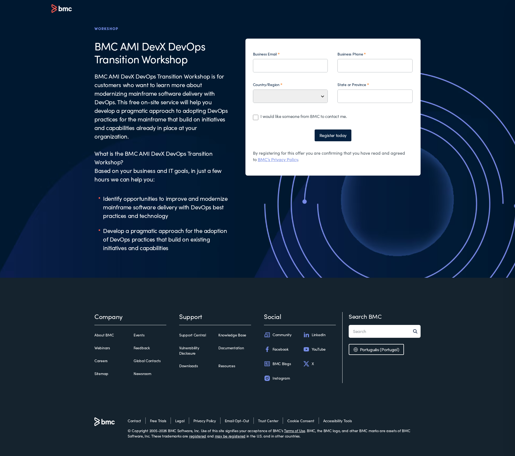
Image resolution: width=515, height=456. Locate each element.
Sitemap (101, 373)
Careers (101, 360)
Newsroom (142, 373)
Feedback (142, 347)
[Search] (417, 331)
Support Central (192, 335)
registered (197, 436)
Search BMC (365, 316)
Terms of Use (294, 430)
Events (139, 335)
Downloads (188, 365)
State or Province (351, 84)
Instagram (281, 378)
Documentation (231, 347)
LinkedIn (319, 334)
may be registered (230, 436)
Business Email (265, 54)
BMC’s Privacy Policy (278, 159)
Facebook (281, 349)
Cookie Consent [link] (300, 420)
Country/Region (266, 84)
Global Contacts (147, 360)
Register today (333, 135)
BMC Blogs (282, 363)
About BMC (104, 335)
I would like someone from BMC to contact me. (303, 116)
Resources (226, 365)
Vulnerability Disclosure (189, 350)
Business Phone (350, 54)
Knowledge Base (232, 335)
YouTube (319, 349)
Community (282, 334)
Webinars (102, 347)
